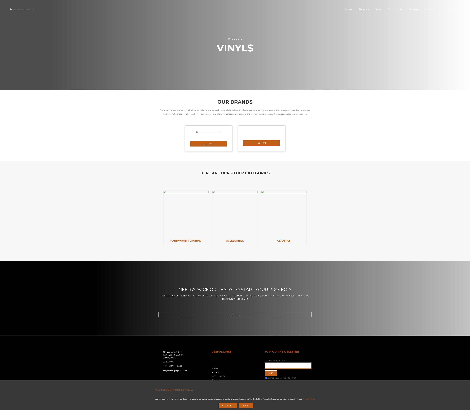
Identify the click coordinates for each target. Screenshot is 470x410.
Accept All (228, 405)
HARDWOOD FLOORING (186, 240)
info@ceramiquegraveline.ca (175, 371)
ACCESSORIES (235, 240)
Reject (246, 405)
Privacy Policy (309, 399)
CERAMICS (284, 240)
